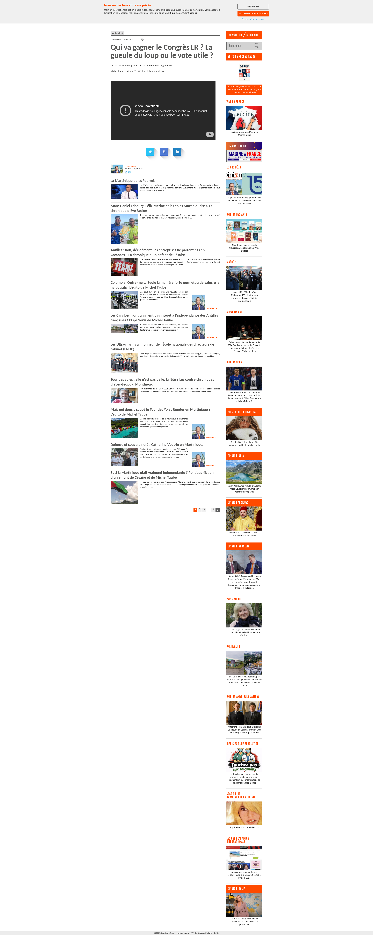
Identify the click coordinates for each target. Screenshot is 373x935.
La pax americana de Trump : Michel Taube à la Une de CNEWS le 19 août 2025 (244, 875)
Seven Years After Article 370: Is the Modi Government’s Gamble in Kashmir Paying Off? (244, 489)
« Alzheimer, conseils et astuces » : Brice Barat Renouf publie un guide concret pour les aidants (244, 90)
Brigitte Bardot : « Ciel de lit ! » (244, 827)
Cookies (216, 933)
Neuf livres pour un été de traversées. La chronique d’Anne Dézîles (244, 248)
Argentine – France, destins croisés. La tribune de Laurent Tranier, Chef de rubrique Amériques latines (244, 730)
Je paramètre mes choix (253, 19)
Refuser (253, 6)
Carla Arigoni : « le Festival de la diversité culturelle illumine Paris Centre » (244, 632)
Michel (130, 167)
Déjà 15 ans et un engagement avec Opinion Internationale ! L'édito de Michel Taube (244, 201)
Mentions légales (183, 933)
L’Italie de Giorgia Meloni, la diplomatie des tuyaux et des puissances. (244, 922)
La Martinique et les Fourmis (133, 181)
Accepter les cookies (253, 13)
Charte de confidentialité (203, 933)
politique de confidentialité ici (181, 13)
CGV (191, 933)
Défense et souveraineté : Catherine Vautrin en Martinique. (157, 445)
